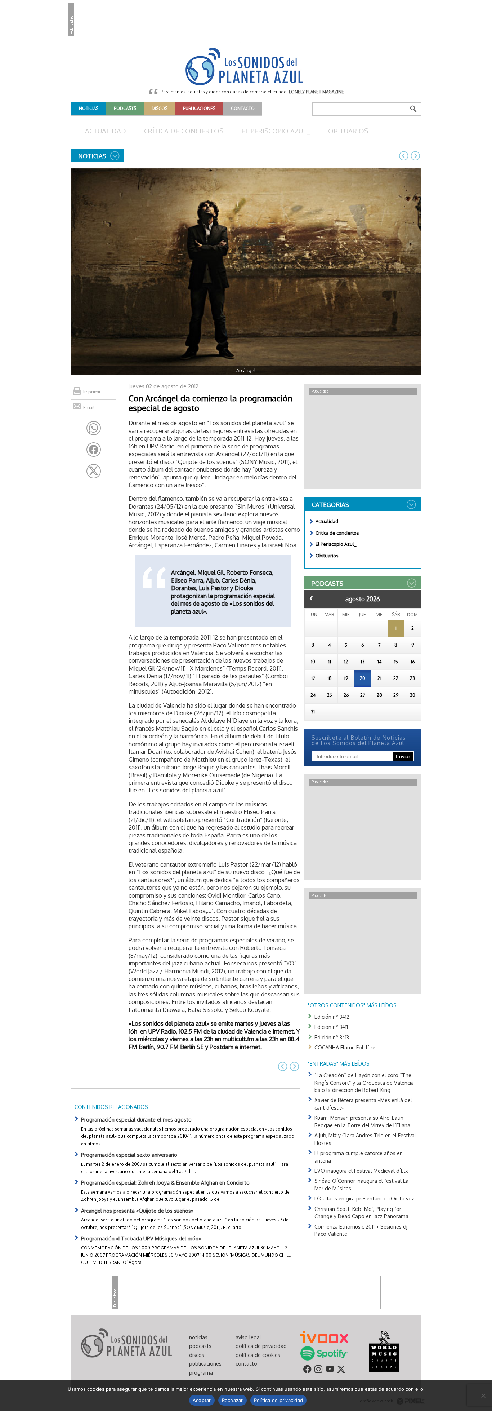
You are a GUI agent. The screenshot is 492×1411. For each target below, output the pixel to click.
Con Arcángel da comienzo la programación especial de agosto (210, 403)
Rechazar (232, 1400)
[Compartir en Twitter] (93, 471)
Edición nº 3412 (331, 1016)
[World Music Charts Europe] (383, 1350)
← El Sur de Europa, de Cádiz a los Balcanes (404, 156)
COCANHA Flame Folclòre (344, 1047)
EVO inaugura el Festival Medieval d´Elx (361, 1170)
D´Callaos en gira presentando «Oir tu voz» (365, 1198)
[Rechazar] (483, 1395)
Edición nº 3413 (331, 1037)
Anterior (311, 598)
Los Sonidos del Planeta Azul (246, 67)
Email (89, 407)
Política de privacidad (278, 1400)
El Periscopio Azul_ (275, 131)
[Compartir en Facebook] (93, 449)
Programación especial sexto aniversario (129, 1154)
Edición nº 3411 (331, 1026)
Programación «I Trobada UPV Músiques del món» (141, 1238)
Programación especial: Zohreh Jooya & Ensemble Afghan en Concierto (165, 1182)
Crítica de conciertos (183, 131)
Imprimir (92, 391)
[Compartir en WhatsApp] (93, 428)
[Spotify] (324, 1352)
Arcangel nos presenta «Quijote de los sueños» (137, 1210)
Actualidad (105, 131)
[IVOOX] (324, 1336)
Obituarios (348, 131)
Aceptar (202, 1400)
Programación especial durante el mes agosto (136, 1119)
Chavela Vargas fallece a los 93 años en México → (415, 156)
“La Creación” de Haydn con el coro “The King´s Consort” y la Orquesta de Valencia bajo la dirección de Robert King (364, 1082)
